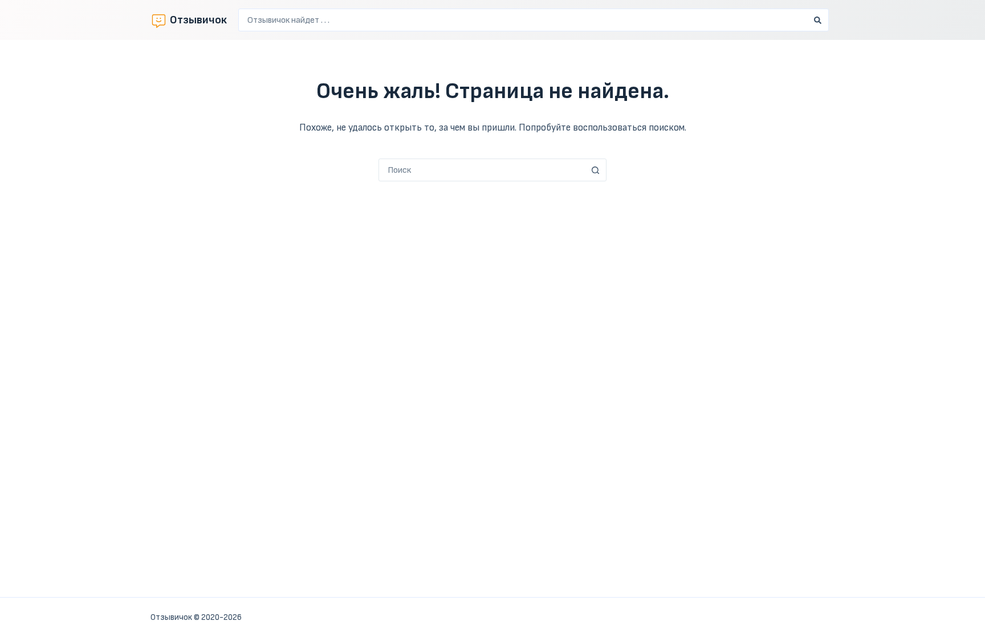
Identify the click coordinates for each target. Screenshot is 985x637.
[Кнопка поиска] (817, 20)
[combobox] (523, 20)
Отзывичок (198, 20)
